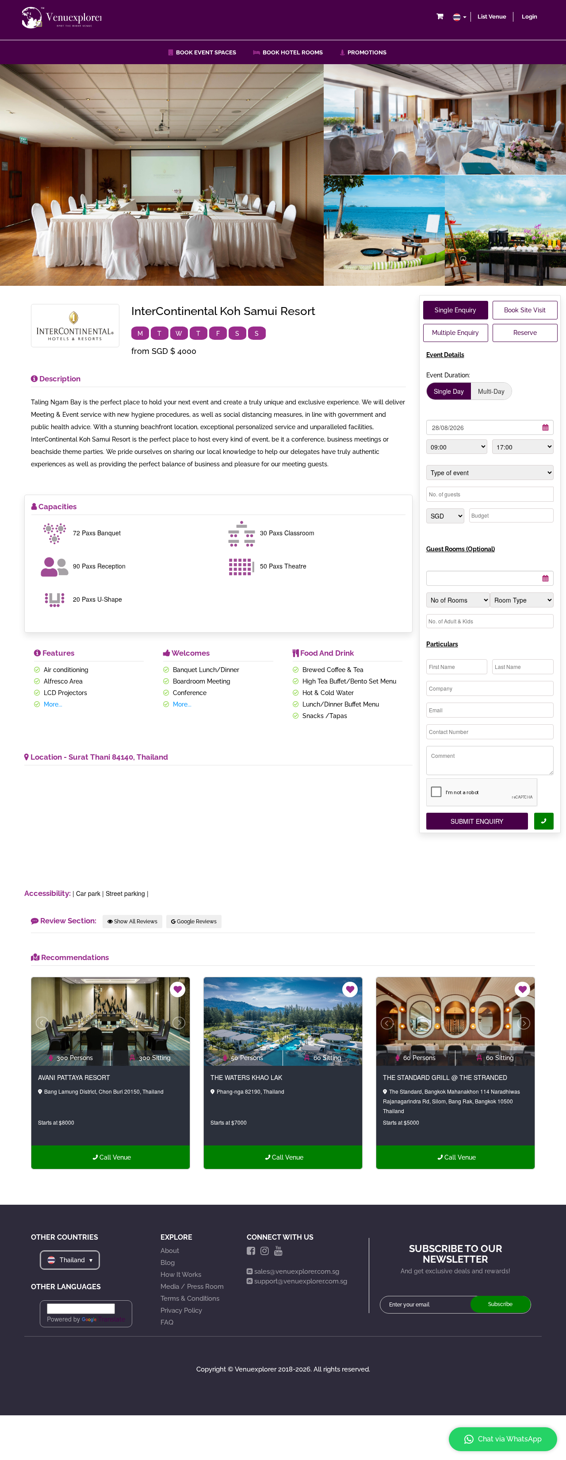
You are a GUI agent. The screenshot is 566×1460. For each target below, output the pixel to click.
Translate (111, 1319)
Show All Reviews (135, 921)
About (170, 1251)
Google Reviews (196, 921)
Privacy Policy (181, 1310)
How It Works (181, 1275)
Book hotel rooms (291, 52)
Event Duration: (448, 375)
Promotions (365, 52)
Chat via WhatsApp (510, 1439)
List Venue (492, 16)
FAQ (167, 1322)
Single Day (449, 391)
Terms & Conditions (190, 1298)
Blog (168, 1263)
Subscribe (500, 1304)
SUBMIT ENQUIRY (477, 821)
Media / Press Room (192, 1287)
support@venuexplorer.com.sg (300, 1281)
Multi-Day (491, 391)
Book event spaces (204, 52)
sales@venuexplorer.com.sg (296, 1272)
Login (529, 16)
